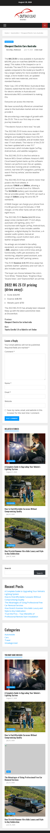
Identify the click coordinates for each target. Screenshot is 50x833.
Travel (7, 640)
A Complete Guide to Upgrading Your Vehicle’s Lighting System (25, 448)
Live (45, 25)
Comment (10, 351)
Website (8, 401)
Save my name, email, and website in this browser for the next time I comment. (24, 411)
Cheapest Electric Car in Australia (18, 321)
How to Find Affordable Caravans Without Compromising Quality (25, 491)
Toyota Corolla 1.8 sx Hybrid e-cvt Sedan (21, 328)
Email (8, 392)
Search (8, 568)
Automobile (9, 42)
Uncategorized (11, 643)
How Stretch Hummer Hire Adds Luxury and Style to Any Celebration (25, 533)
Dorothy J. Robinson (13, 50)
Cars (7, 637)
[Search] (38, 25)
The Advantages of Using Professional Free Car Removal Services (25, 759)
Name (8, 383)
